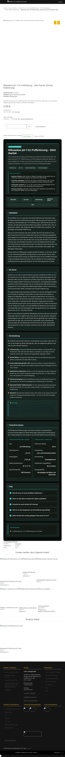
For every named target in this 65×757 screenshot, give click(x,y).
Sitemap (7, 718)
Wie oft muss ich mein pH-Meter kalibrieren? (27, 493)
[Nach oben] (0, 756)
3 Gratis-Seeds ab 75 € (11, 680)
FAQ (32, 204)
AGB (6, 715)
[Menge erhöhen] (28, 130)
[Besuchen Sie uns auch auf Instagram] (4, 745)
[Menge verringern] (4, 126)
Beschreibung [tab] (27, 136)
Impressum (8, 721)
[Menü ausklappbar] (3, 2)
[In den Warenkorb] (4, 18)
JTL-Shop (62, 752)
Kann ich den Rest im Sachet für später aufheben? (29, 499)
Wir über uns (49, 684)
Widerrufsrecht (9, 728)
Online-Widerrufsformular (12, 709)
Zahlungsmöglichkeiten (52, 678)
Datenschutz (8, 712)
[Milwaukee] (13, 96)
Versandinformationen (51, 675)
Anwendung (38, 199)
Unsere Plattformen (50, 681)
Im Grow (26, 199)
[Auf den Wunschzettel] (58, 22)
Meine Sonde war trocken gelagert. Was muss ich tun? (31, 516)
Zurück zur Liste (7, 8)
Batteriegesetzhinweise (11, 724)
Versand (17, 112)
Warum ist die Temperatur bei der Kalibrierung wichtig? (31, 510)
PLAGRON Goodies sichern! (10, 676)
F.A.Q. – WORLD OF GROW (52, 672)
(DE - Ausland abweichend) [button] (25, 119)
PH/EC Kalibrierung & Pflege (17, 94)
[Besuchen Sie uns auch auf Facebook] (4, 743)
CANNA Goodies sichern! (12, 672)
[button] (52, 2)
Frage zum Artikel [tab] (39, 136)
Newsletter (8, 690)
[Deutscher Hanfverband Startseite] (32, 734)
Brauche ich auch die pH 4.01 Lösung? (25, 504)
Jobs (46, 691)
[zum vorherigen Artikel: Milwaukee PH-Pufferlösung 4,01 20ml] (4, 13)
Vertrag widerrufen (10, 740)
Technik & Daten (50, 199)
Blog (46, 688)
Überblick (13, 199)
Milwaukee (18, 544)
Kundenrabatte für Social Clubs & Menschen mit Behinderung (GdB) (12, 685)
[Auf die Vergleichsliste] (55, 22)
